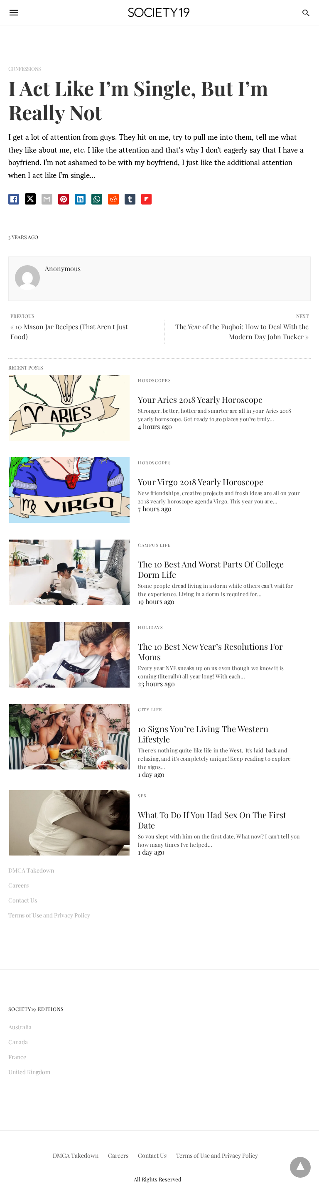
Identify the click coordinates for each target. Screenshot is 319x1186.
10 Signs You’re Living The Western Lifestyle (203, 734)
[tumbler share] (130, 199)
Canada (18, 1042)
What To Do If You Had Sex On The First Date (212, 820)
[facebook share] (13, 199)
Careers (18, 885)
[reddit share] (113, 199)
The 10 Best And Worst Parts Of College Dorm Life (211, 569)
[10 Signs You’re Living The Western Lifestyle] (69, 737)
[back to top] (300, 1167)
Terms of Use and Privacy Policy (49, 915)
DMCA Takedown (31, 870)
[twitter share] (30, 199)
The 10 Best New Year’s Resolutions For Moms (210, 651)
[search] (306, 12)
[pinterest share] (63, 199)
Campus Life (154, 545)
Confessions (24, 68)
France (17, 1057)
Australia (20, 1027)
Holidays (150, 627)
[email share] (47, 199)
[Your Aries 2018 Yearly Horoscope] (69, 408)
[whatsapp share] (96, 199)
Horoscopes (154, 380)
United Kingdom (29, 1072)
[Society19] (159, 13)
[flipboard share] (146, 199)
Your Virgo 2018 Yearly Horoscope (200, 481)
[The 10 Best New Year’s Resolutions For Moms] (69, 655)
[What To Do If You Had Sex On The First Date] (69, 823)
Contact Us (22, 900)
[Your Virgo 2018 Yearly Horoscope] (69, 490)
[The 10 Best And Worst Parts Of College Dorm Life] (69, 572)
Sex (142, 796)
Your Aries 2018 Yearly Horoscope (200, 399)
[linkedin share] (80, 199)
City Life (150, 710)
